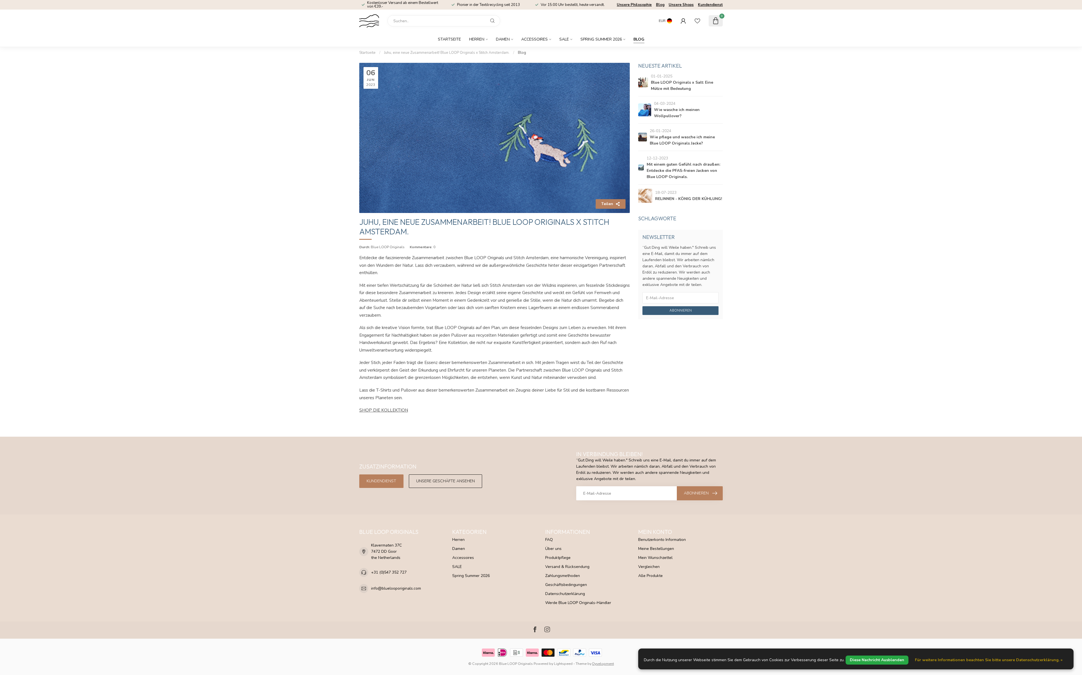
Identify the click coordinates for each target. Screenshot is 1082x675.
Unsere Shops (681, 4)
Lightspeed (563, 663)
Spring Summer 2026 (601, 39)
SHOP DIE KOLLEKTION (383, 410)
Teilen (607, 204)
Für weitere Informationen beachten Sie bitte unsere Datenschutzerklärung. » (989, 660)
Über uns (553, 548)
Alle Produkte (650, 575)
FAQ (549, 539)
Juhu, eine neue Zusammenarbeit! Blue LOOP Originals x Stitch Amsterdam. (446, 52)
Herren (476, 39)
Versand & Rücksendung (567, 566)
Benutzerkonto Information (662, 539)
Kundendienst (710, 4)
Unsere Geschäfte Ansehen (445, 481)
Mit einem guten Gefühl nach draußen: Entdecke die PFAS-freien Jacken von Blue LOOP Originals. (683, 170)
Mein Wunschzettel (655, 557)
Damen (503, 39)
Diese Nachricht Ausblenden (877, 660)
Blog (660, 4)
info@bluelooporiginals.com (396, 588)
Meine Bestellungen (656, 548)
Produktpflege (558, 557)
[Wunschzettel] (697, 20)
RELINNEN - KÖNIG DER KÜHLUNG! (688, 198)
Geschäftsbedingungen (566, 584)
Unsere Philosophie (634, 4)
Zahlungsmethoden (562, 575)
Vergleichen (649, 566)
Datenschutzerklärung (565, 593)
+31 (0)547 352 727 (389, 572)
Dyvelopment (603, 663)
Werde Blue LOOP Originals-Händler (578, 602)
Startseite (449, 39)
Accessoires (534, 39)
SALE (564, 39)
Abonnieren (680, 310)
